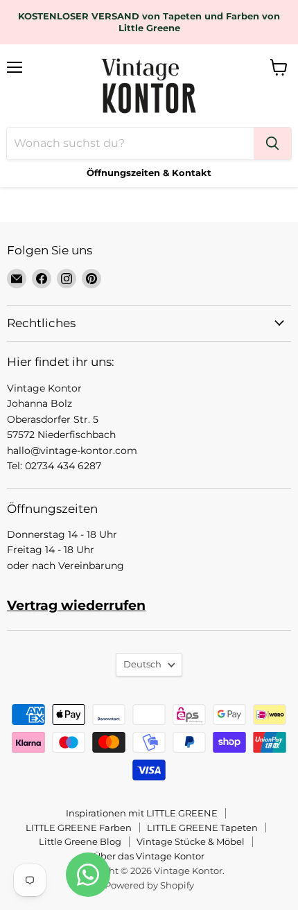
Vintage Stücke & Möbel (191, 841)
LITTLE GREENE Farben (79, 827)
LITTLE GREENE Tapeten (202, 827)
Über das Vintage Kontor (149, 855)
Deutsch (142, 664)
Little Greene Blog (80, 841)
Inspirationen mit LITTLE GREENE (142, 813)
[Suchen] (272, 143)
